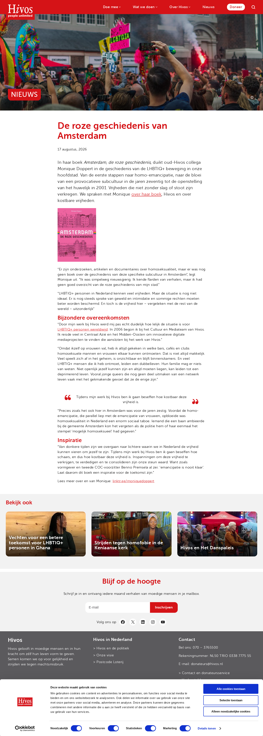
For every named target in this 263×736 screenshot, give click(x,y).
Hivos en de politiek (112, 648)
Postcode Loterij (109, 662)
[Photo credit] (252, 97)
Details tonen (207, 728)
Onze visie (105, 655)
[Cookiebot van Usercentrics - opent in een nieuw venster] (25, 728)
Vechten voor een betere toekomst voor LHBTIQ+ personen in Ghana (36, 542)
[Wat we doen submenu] (156, 7)
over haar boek (146, 194)
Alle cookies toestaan (231, 688)
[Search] (253, 7)
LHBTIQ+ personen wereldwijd (83, 329)
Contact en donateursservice (206, 673)
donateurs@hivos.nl (207, 664)
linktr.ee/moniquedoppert (133, 481)
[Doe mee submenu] (119, 7)
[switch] (113, 728)
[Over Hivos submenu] (189, 7)
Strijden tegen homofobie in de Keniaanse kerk (129, 545)
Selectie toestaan (230, 700)
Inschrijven (164, 607)
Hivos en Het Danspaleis (207, 547)
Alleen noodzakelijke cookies (230, 711)
